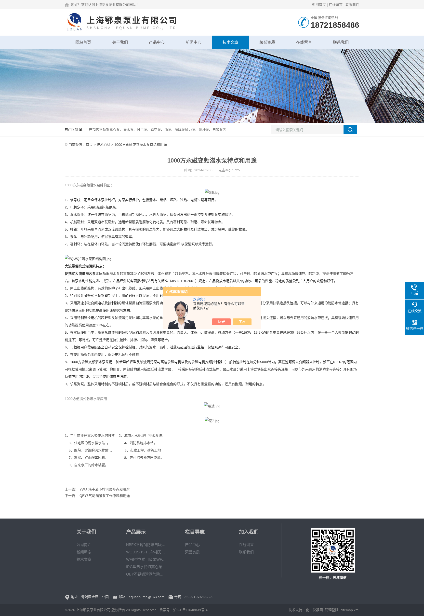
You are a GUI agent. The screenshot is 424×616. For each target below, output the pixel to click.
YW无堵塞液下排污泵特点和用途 (105, 489)
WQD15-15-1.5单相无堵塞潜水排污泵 (146, 552)
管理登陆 (332, 610)
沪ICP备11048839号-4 (190, 610)
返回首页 (319, 5)
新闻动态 (84, 552)
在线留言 (336, 5)
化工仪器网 (314, 610)
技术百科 (103, 145)
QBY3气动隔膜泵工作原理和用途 (105, 496)
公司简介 (84, 545)
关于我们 (120, 42)
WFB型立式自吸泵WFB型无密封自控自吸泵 (146, 559)
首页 (89, 145)
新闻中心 (193, 42)
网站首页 (83, 42)
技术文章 (230, 42)
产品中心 (157, 42)
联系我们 (352, 5)
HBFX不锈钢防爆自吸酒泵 (146, 545)
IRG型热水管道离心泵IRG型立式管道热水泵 (146, 567)
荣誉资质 (267, 42)
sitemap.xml (350, 610)
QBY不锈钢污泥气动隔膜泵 (146, 574)
